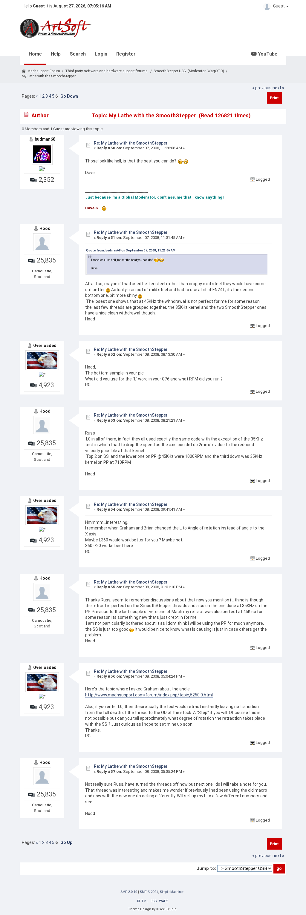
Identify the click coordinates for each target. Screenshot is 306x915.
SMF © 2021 (149, 891)
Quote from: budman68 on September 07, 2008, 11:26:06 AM (130, 250)
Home (35, 54)
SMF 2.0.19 (128, 891)
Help (56, 54)
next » (278, 87)
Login (101, 54)
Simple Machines (172, 891)
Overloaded (44, 345)
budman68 (45, 139)
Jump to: (206, 868)
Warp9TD (215, 71)
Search (78, 54)
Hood (45, 228)
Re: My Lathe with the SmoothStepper (131, 143)
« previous (262, 87)
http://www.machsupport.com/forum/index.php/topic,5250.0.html (149, 695)
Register (126, 54)
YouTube (267, 54)
